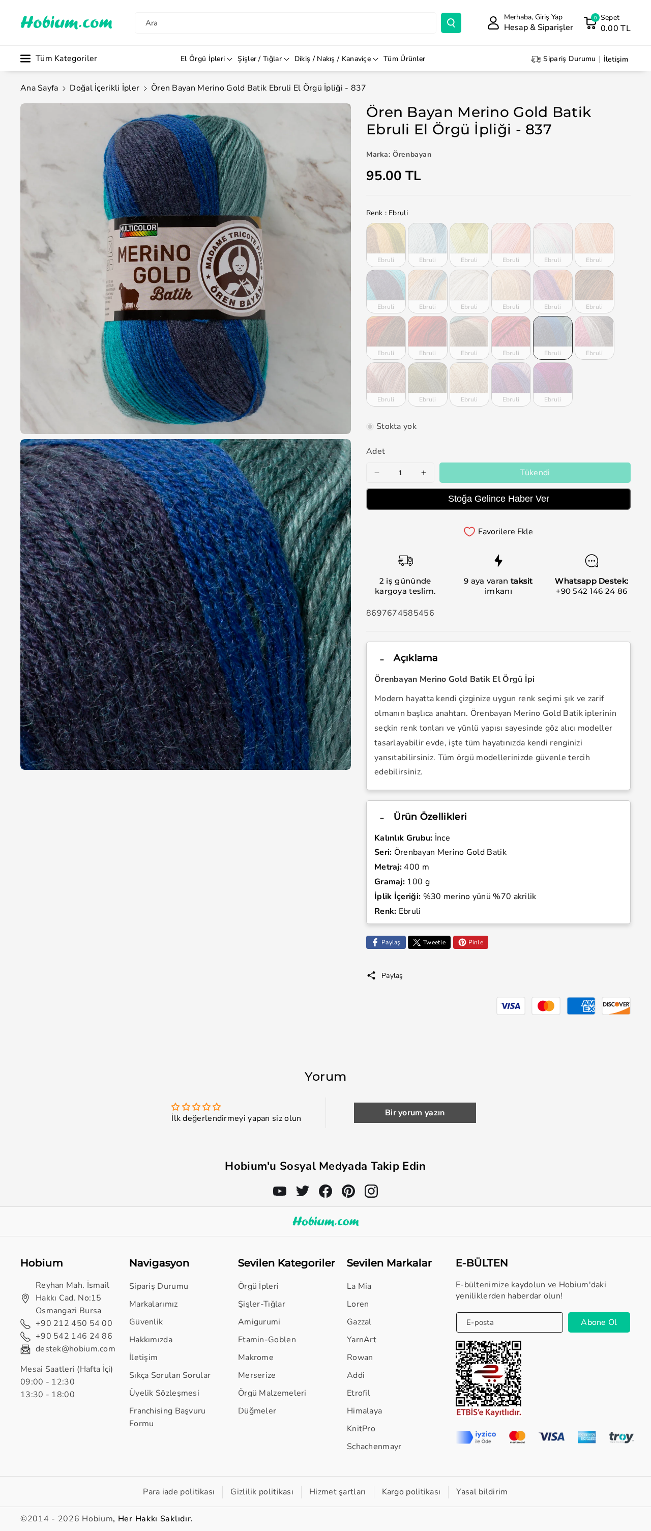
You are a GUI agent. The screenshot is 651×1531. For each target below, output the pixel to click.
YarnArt (361, 1339)
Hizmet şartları (337, 1491)
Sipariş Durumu (158, 1286)
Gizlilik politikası (261, 1491)
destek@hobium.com (75, 1348)
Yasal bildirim (482, 1491)
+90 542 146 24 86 (591, 591)
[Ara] (451, 23)
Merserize (257, 1375)
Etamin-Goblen (267, 1339)
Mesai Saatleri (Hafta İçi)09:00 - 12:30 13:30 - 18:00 (66, 1382)
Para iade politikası (179, 1491)
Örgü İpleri (258, 1286)
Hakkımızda (150, 1339)
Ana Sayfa (39, 88)
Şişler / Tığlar (260, 59)
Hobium (97, 1518)
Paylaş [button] (392, 975)
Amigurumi (259, 1321)
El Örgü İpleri (203, 59)
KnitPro (361, 1428)
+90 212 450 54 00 (74, 1323)
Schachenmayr (374, 1446)
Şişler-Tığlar (261, 1304)
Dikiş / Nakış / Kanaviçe (332, 59)
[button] (607, 23)
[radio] (386, 245)
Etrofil (358, 1393)
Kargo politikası (411, 1491)
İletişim (143, 1357)
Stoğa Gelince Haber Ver (498, 499)
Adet (375, 451)
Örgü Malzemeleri (272, 1393)
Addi (356, 1375)
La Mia (359, 1286)
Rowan (360, 1357)
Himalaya (364, 1411)
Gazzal (359, 1321)
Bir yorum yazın (415, 1112)
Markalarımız (153, 1304)
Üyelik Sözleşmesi (164, 1393)
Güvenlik (146, 1321)
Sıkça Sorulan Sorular (170, 1375)
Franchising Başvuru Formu (167, 1417)
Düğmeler (257, 1411)
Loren (358, 1304)
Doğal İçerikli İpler (104, 88)
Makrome (256, 1357)
